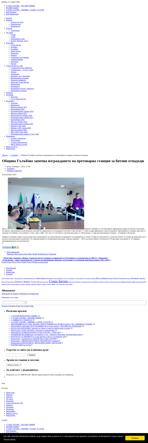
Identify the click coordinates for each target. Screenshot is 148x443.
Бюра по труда (11, 147)
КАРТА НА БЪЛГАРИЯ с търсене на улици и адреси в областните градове (40, 328)
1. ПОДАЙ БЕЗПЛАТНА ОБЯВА (24, 316)
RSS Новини (11, 12)
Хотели (14, 72)
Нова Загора (15, 51)
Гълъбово (14, 49)
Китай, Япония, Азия (19, 41)
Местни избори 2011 (19, 107)
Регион (13, 64)
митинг (23, 284)
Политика (10, 101)
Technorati (52, 254)
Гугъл (64, 278)
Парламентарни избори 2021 (22, 124)
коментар (123, 282)
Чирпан (14, 55)
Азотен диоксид (9, 278)
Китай (111, 278)
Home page (10, 393)
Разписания (15, 84)
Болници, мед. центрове (20, 76)
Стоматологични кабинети (21, 68)
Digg (16, 254)
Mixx (30, 254)
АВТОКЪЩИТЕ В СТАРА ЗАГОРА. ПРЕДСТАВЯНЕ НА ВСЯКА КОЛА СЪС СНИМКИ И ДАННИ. (51, 324)
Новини (9, 20)
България (9, 43)
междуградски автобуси (14, 284)
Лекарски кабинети (18, 80)
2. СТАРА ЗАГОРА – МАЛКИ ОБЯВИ (26, 318)
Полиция (9, 95)
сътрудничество (60, 284)
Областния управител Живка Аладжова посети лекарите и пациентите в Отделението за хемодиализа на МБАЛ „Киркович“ (55, 258)
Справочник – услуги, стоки (22, 70)
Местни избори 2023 (19, 130)
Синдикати (15, 30)
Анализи (14, 103)
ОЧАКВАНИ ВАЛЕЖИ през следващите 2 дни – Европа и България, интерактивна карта (46, 335)
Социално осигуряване (20, 57)
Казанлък (14, 53)
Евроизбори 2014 (17, 109)
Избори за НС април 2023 (21, 128)
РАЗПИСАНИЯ (12, 8)
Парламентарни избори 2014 (22, 111)
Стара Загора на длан (14, 66)
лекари (134, 282)
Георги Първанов (57, 278)
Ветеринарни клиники (20, 78)
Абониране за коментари (29, 294)
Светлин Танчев (44, 282)
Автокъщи (15, 74)
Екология (14, 62)
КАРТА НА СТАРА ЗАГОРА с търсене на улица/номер (32, 330)
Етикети (9, 274)
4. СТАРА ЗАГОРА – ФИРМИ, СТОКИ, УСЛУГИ (31, 322)
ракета (49, 284)
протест (44, 284)
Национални (16, 24)
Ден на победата (80, 278)
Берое (34, 278)
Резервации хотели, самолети (22, 89)
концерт (129, 282)
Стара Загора (16, 45)
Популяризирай (13, 252)
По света (9, 33)
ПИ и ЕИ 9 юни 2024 (19, 132)
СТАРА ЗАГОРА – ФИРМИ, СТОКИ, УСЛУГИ (25, 10)
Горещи (9, 270)
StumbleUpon (43, 254)
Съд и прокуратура (18, 99)
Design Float (23, 254)
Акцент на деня (17, 22)
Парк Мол (142, 278)
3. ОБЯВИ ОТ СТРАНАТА (21, 320)
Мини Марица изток (125, 278)
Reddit (34, 254)
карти (118, 282)
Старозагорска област (74, 282)
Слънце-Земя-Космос (19, 142)
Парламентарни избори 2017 (22, 118)
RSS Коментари (12, 14)
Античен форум (18, 278)
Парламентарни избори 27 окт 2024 (25, 134)
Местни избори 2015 (19, 113)
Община (9, 93)
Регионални (15, 26)
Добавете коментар (14, 171)
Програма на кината (19, 91)
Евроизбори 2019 (17, 120)
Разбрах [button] (135, 438)
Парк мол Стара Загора (20, 82)
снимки (53, 284)
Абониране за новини (10, 294)
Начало (9, 18)
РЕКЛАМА (10, 149)
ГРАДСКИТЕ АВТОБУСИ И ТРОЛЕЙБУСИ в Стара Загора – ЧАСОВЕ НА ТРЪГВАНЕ (46, 326)
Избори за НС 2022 (18, 126)
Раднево (14, 47)
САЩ (13, 37)
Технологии (15, 140)
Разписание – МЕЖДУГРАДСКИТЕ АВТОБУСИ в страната (35, 341)
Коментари (15, 105)
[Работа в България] (39, 262)
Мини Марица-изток (19, 145)
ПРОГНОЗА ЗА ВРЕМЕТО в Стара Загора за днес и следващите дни (38, 337)
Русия (13, 35)
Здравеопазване (17, 59)
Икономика (10, 136)
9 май (3, 278)
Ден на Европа (71, 278)
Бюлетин (14, 97)
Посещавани (11, 268)
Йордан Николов (102, 278)
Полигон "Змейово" (23, 282)
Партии (9, 28)
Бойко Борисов (41, 278)
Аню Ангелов (28, 278)
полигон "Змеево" (36, 284)
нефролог (28, 284)
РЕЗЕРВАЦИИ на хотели (21, 345)
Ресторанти (15, 86)
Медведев (116, 278)
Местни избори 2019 (19, 122)
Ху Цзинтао (101, 282)
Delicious (10, 254)
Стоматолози (84, 282)
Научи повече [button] (9, 439)
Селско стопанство (18, 138)
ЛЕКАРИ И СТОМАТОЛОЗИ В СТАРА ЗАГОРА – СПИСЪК (35, 332)
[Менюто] (28, 262)
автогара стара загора (111, 282)
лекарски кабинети (141, 282)
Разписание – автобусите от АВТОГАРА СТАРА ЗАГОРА (33, 339)
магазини (4, 284)
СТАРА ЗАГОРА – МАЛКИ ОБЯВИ (20, 6)
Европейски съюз (18, 39)
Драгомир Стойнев (90, 278)
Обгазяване (135, 278)
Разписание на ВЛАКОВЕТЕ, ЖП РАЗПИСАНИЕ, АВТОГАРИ (36, 343)
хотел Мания (68, 284)
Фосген (90, 282)
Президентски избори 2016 (21, 115)
